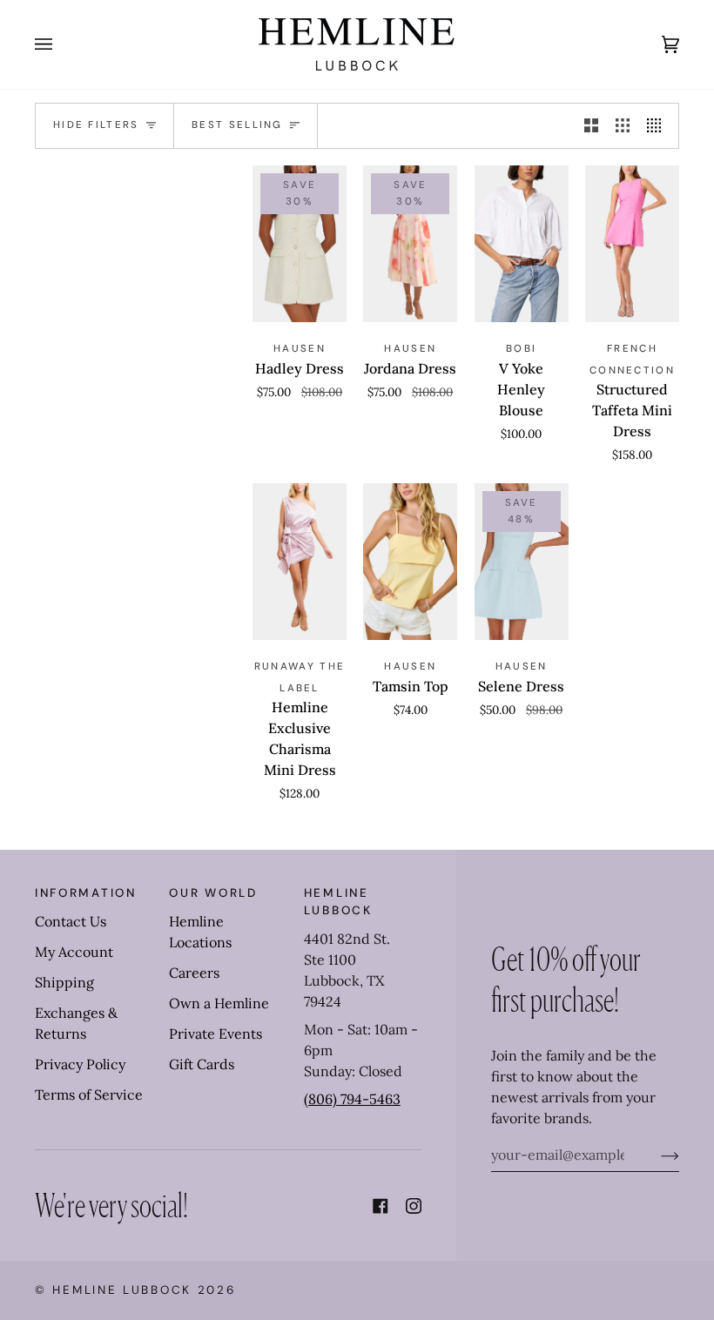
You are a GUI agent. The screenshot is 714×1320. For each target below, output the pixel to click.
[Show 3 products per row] (622, 126)
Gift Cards (201, 1064)
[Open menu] (61, 44)
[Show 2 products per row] (591, 126)
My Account (74, 951)
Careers (194, 972)
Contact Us (70, 921)
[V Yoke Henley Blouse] (522, 243)
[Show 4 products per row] (658, 126)
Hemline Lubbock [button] (338, 902)
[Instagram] (413, 1206)
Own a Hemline (219, 1003)
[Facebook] (380, 1206)
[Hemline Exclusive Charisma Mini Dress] (300, 561)
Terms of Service (89, 1094)
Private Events (215, 1033)
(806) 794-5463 (352, 1099)
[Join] (656, 1154)
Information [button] (86, 893)
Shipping (64, 982)
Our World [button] (213, 893)
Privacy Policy (80, 1064)
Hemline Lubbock (122, 1290)
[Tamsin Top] (410, 561)
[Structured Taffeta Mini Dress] (632, 243)
